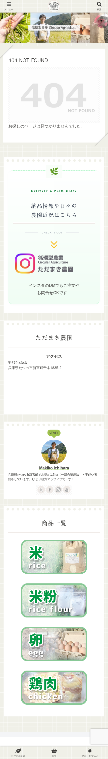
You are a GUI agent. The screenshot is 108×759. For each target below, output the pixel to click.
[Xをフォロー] (41, 489)
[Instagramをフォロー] (58, 489)
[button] (96, 667)
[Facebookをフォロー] (49, 489)
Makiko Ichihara (54, 468)
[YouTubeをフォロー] (67, 489)
